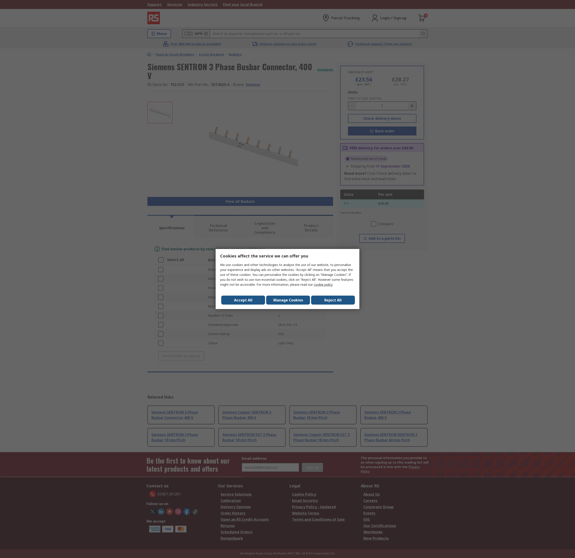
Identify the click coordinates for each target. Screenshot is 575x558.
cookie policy (323, 284)
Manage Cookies (288, 300)
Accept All (243, 300)
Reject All (333, 300)
